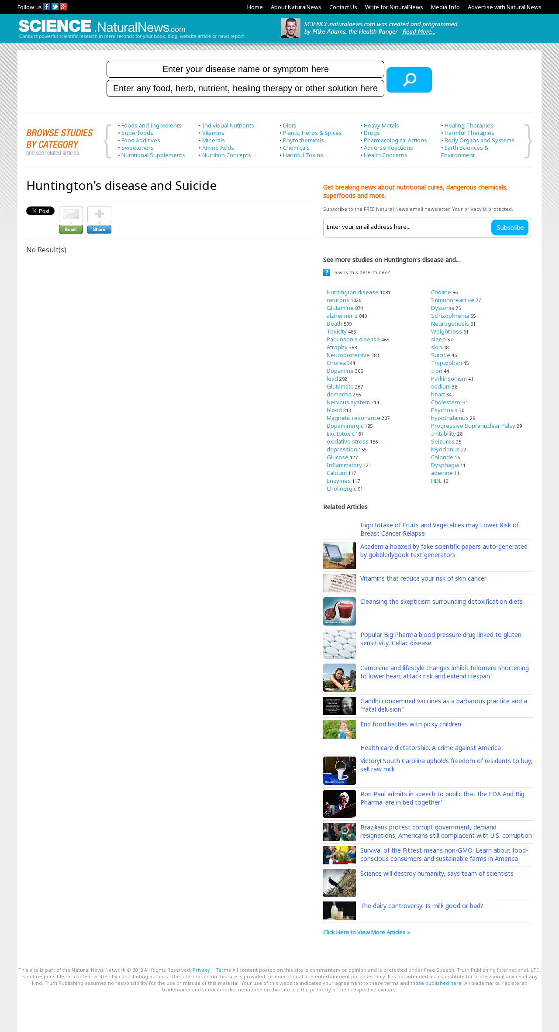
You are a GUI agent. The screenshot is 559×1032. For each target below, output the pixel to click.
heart (438, 394)
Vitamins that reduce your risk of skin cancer (423, 578)
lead (332, 378)
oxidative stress (348, 441)
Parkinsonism (449, 378)
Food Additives (140, 140)
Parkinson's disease (353, 339)
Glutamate (340, 386)
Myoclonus (445, 449)
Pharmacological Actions (395, 140)
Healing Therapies (469, 125)
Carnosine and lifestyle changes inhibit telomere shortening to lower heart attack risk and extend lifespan (444, 672)
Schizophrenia (450, 316)
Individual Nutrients (228, 125)
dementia (339, 394)
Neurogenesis (450, 323)
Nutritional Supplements (153, 155)
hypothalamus (450, 418)
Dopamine (340, 371)
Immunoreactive (452, 300)
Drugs (372, 133)
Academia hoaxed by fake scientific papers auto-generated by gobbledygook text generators (444, 550)
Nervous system (348, 402)
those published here (436, 983)
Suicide (440, 355)
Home (255, 7)
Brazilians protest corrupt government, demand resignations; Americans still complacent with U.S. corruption (446, 831)
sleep (438, 339)
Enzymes (339, 481)
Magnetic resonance (353, 418)
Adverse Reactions (388, 147)
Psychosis (444, 410)
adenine (442, 473)
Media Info (445, 7)
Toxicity (337, 331)
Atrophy (337, 347)
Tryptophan (446, 363)
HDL (436, 481)
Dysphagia (445, 465)
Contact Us (343, 7)
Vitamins (213, 133)
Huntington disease (353, 292)
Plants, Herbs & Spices (312, 133)
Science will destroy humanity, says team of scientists (437, 873)
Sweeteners (137, 147)
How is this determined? (361, 272)
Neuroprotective (348, 355)
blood (334, 410)
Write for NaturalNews (394, 7)
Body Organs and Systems (479, 140)
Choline (441, 292)
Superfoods (137, 133)
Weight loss (446, 331)
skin (436, 347)
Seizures (443, 441)
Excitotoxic (340, 433)
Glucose (338, 457)
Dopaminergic (345, 426)
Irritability (443, 433)
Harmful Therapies (469, 133)
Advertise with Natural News (505, 7)
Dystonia (442, 308)
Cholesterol (446, 402)
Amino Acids (218, 147)
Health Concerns (385, 155)
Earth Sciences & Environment (464, 151)
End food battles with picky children (410, 724)
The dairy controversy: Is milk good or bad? (421, 905)
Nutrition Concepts (226, 155)
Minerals (213, 140)
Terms (223, 970)
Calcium (337, 473)
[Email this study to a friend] (71, 210)
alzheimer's (342, 316)
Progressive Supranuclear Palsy (473, 426)
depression (342, 449)
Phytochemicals (303, 140)
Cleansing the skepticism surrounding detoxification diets (441, 601)
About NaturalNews (296, 7)
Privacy (201, 970)
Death (334, 323)
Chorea (336, 363)
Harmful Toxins (303, 155)
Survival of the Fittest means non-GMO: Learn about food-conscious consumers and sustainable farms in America (444, 854)
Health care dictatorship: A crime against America (430, 747)
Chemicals (296, 147)
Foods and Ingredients (151, 125)
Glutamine (340, 308)
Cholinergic (341, 488)
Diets (290, 125)
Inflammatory (344, 465)
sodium (441, 386)
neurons (338, 300)
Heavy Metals (381, 125)
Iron (436, 371)
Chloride (442, 457)
